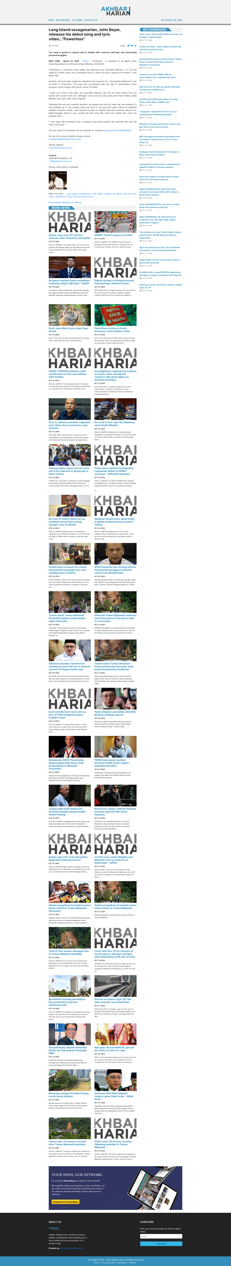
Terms (96, 1262)
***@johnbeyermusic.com (60, 161)
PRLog (85, 61)
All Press (77, 20)
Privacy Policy (108, 1262)
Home (51, 20)
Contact (132, 1262)
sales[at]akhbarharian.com (72, 1248)
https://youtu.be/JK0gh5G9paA (117, 130)
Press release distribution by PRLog (65, 202)
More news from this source (80, 196)
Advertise (121, 1262)
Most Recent (63, 20)
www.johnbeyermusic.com (61, 148)
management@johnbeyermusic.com (65, 139)
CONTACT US (90, 20)
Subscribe (161, 1244)
